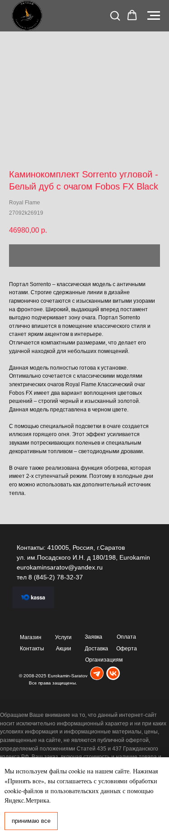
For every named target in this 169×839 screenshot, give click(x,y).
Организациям (104, 660)
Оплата (126, 637)
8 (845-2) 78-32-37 (55, 577)
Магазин (30, 637)
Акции (63, 648)
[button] (115, 15)
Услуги (63, 637)
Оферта (126, 648)
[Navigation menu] (153, 15)
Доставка (96, 648)
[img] (97, 673)
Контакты (32, 648)
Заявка (93, 637)
